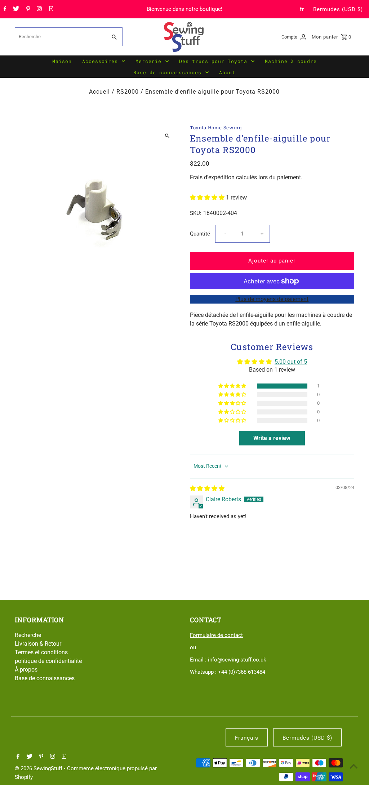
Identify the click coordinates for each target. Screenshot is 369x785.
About (227, 72)
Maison (62, 61)
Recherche (28, 635)
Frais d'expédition (212, 177)
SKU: (195, 213)
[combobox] (60, 37)
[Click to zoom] (167, 136)
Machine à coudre (291, 61)
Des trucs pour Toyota (213, 61)
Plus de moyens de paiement (271, 299)
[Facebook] (4, 9)
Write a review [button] (271, 438)
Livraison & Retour (38, 643)
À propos (26, 669)
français (246, 738)
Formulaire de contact (216, 635)
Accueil (99, 91)
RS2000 (127, 91)
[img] (207, 488)
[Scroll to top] (354, 766)
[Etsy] (50, 9)
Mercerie (148, 61)
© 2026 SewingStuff (39, 768)
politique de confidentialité (48, 661)
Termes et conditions (41, 652)
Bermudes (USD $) (338, 9)
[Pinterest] (27, 9)
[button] (208, 197)
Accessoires (100, 61)
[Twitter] (15, 9)
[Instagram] (38, 9)
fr (302, 9)
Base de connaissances (167, 72)
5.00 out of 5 (291, 361)
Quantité (200, 233)
